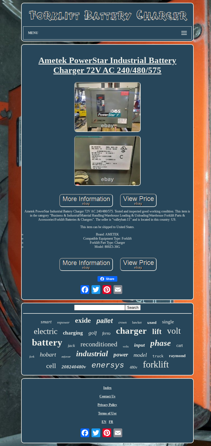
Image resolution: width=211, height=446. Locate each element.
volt (174, 331)
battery (47, 342)
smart (46, 321)
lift (157, 331)
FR (111, 422)
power (120, 354)
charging (73, 333)
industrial (92, 353)
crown (122, 322)
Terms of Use (107, 413)
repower (63, 322)
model (140, 355)
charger (131, 331)
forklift (156, 364)
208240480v (74, 366)
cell (51, 365)
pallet (104, 320)
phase (160, 343)
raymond (177, 356)
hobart (48, 354)
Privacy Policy (107, 405)
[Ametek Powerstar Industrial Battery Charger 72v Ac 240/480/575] (107, 107)
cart (179, 345)
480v (133, 367)
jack (71, 345)
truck (157, 356)
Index (107, 388)
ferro (106, 333)
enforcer (66, 356)
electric (45, 331)
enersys (107, 365)
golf (92, 333)
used (152, 322)
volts (126, 346)
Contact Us (107, 396)
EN (104, 422)
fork (31, 356)
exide (83, 320)
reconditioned (98, 344)
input (139, 345)
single (168, 321)
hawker (137, 322)
